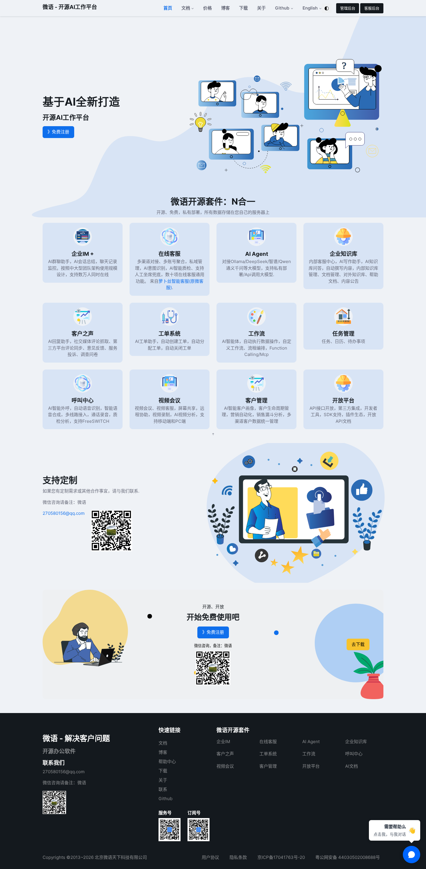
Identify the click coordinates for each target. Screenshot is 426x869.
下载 (243, 8)
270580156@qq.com (64, 513)
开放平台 (343, 400)
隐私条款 (238, 857)
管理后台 (347, 8)
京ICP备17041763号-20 (281, 857)
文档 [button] (185, 8)
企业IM (223, 741)
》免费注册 (58, 132)
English (310, 8)
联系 (163, 789)
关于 (261, 8)
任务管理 (343, 333)
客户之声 (83, 333)
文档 (163, 743)
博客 (225, 8)
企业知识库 (343, 254)
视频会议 (170, 400)
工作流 (256, 333)
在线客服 (170, 254)
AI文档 (351, 766)
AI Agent (256, 254)
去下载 (358, 644)
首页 (167, 8)
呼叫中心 (83, 400)
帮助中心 (167, 761)
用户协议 (210, 857)
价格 (207, 8)
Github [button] (282, 8)
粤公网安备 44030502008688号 (347, 857)
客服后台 (371, 8)
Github (165, 798)
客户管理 (256, 400)
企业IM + (83, 254)
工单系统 (170, 333)
